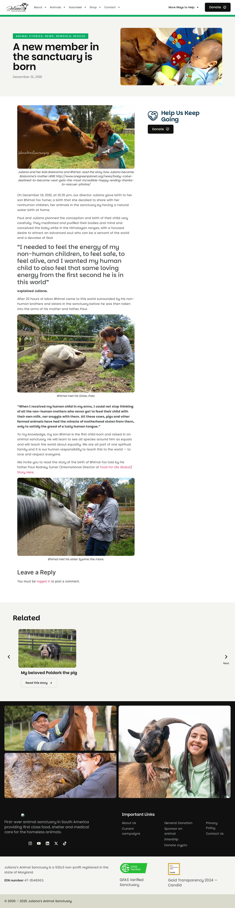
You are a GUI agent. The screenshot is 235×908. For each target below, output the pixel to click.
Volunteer (75, 7)
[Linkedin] (47, 843)
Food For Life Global (115, 467)
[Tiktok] (64, 843)
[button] (8, 656)
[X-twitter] (56, 843)
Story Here (25, 472)
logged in (43, 581)
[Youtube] (39, 843)
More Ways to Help (181, 7)
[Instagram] (30, 843)
